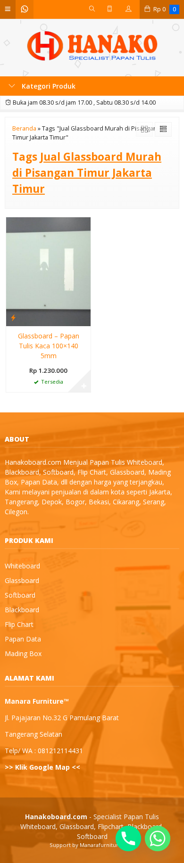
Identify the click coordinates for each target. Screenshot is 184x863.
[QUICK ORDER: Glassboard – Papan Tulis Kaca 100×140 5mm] (13, 317)
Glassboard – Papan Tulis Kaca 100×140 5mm (48, 345)
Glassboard (22, 580)
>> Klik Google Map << (42, 767)
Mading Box (23, 653)
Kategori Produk (47, 86)
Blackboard (22, 609)
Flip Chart (19, 624)
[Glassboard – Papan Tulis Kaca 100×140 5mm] (48, 270)
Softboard (20, 595)
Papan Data (23, 638)
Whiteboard (22, 565)
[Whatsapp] (157, 838)
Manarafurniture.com (107, 844)
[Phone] (128, 838)
